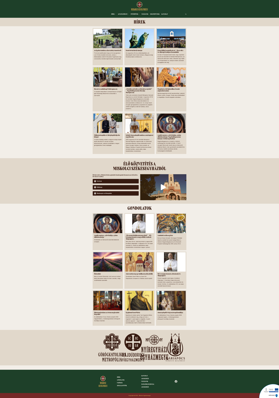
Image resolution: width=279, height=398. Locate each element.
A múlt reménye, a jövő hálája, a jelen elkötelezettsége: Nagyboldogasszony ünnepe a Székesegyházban (169, 137)
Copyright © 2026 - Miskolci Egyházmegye (139, 395)
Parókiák (120, 383)
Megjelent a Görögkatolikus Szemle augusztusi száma (169, 90)
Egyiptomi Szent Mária (133, 312)
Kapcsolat (164, 14)
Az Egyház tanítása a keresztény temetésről (107, 50)
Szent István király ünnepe (134, 50)
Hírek (113, 14)
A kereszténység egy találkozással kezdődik (139, 274)
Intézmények (134, 14)
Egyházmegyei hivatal (147, 384)
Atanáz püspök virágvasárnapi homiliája (170, 312)
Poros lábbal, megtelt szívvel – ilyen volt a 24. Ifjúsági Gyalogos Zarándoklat (170, 51)
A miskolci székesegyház (165, 235)
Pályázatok (145, 14)
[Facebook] (176, 381)
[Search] (185, 14)
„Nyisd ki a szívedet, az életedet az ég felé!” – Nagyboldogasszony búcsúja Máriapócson (139, 90)
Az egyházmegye (122, 14)
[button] (116, 181)
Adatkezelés (145, 378)
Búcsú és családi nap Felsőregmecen (105, 89)
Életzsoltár (97, 274)
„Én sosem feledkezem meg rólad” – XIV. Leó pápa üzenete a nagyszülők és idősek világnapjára (138, 237)
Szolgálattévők (122, 385)
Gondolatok (120, 380)
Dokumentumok (155, 14)
